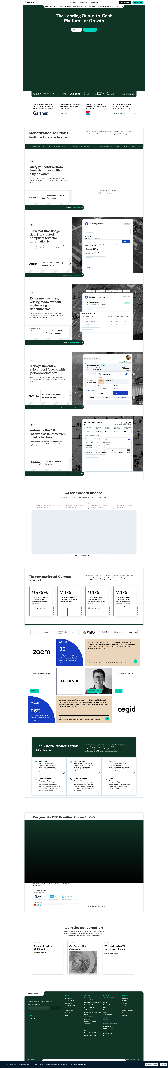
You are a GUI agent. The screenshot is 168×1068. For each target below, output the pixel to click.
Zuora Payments (70, 1008)
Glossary (105, 1012)
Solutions (72, 2)
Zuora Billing (68, 998)
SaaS (85, 1030)
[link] (29, 2)
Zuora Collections (70, 1005)
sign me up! (56, 1008)
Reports (105, 1017)
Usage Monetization (89, 1007)
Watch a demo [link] (138, 2)
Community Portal (108, 1028)
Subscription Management (91, 1005)
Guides (105, 1002)
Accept (163, 1064)
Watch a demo (77, 30)
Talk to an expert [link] (125, 2)
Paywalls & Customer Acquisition (90, 1022)
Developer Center (108, 1033)
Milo (66, 1015)
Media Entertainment (90, 1035)
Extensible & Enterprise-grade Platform (92, 1013)
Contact (124, 1000)
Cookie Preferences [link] (134, 1059)
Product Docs (107, 1026)
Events (105, 1007)
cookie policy (45, 1064)
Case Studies (107, 1000)
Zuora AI (67, 1013)
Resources (94, 2)
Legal (123, 1013)
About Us (125, 998)
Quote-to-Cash (88, 1000)
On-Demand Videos (108, 1009)
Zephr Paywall (69, 1010)
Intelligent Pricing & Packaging (92, 1002)
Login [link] (113, 2)
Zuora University (107, 1036)
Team (124, 1005)
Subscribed (106, 1005)
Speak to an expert (90, 30)
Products (82, 2)
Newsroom (125, 1008)
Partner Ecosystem (127, 1010)
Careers (124, 1003)
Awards (124, 1015)
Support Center (107, 1031)
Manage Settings (151, 1064)
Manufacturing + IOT (90, 1033)
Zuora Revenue (69, 1000)
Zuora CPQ (68, 1003)
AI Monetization (88, 1009)
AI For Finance (88, 1019)
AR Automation (88, 1016)
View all (105, 1019)
